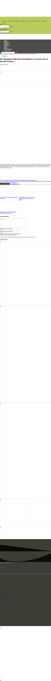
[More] (20, 69)
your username (11, 25)
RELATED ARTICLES (5, 184)
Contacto (3, 22)
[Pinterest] (11, 69)
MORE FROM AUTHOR (14, 184)
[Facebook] (2, 69)
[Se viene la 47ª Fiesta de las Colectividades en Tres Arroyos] (7, 195)
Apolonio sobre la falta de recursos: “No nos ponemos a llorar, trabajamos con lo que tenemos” (27, 198)
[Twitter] (6, 69)
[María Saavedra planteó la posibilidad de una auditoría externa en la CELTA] (7, 210)
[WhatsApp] (15, 69)
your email (10, 31)
